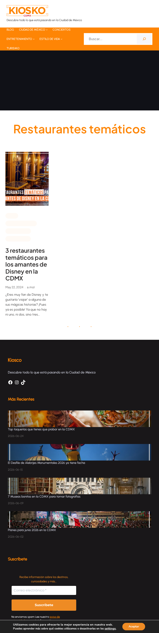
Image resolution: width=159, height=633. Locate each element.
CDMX (11, 215)
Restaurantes (18, 238)
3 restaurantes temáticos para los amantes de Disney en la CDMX (26, 264)
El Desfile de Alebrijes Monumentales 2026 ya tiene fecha (47, 463)
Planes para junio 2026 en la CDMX (32, 530)
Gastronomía (18, 231)
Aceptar (134, 626)
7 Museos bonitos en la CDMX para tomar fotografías (44, 496)
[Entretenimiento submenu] (34, 39)
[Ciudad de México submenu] (47, 29)
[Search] (144, 39)
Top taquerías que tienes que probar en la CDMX (41, 429)
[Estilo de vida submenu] (61, 39)
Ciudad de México (21, 223)
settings (110, 628)
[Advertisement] (79, 81)
